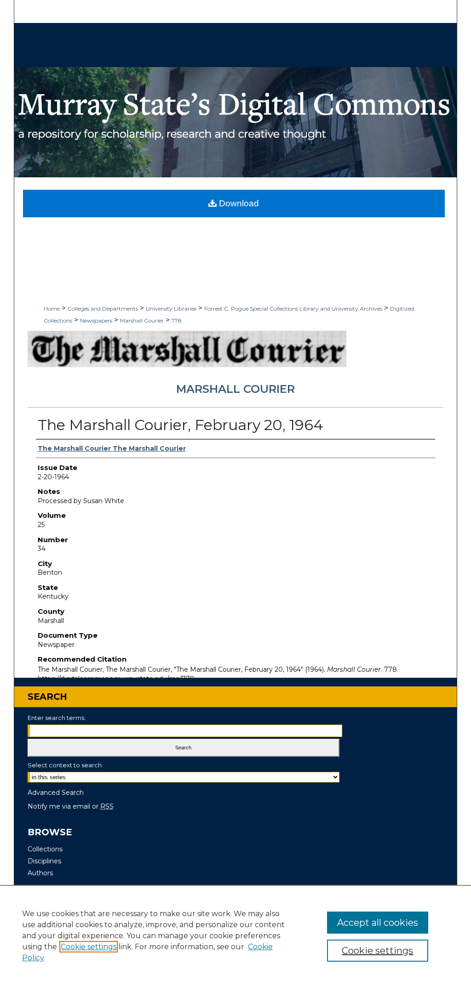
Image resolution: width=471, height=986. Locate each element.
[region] (235, 935)
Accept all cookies (377, 922)
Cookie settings (88, 946)
